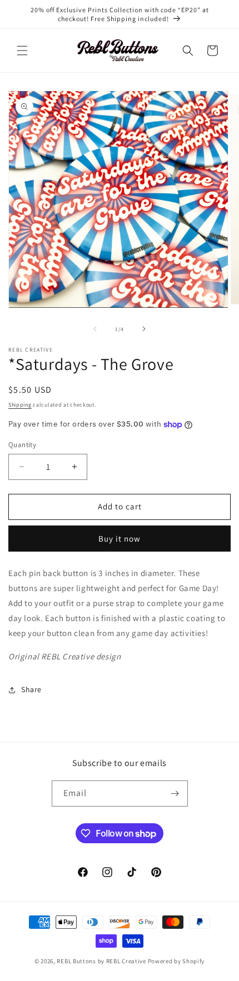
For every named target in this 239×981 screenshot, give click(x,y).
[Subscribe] (175, 793)
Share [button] (31, 689)
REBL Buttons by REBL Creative (101, 961)
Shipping (20, 404)
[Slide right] (144, 329)
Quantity (22, 444)
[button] (22, 50)
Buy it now (119, 538)
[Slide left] (95, 329)
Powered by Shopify (176, 961)
